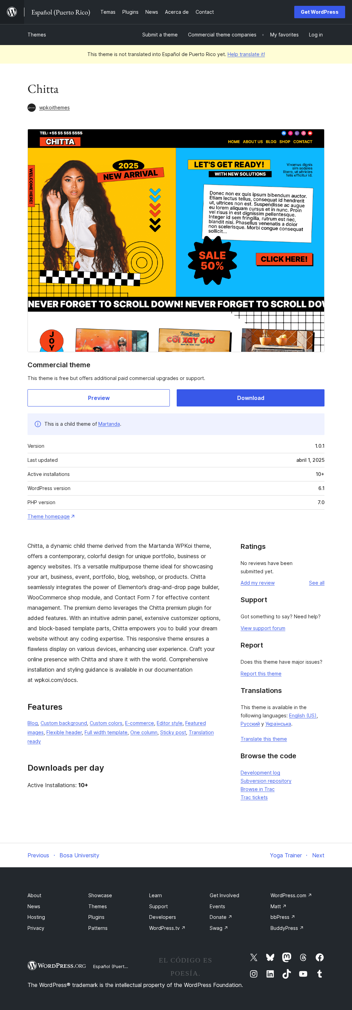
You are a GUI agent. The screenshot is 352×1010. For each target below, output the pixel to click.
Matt (279, 906)
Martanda (109, 424)
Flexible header (64, 732)
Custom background (64, 723)
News (34, 906)
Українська (278, 724)
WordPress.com (291, 895)
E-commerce (139, 723)
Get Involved (224, 895)
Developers (162, 917)
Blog (33, 723)
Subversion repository (266, 781)
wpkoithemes (54, 107)
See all (316, 583)
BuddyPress (287, 928)
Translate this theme (264, 739)
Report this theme (261, 673)
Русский (250, 724)
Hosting (36, 917)
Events (217, 906)
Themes (37, 34)
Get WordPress (320, 12)
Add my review (258, 583)
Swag (219, 928)
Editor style (170, 723)
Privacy (36, 928)
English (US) (303, 715)
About (34, 895)
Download (250, 397)
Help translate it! (246, 54)
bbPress (283, 917)
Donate (221, 917)
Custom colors (106, 723)
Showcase (100, 895)
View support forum (263, 628)
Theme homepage (49, 516)
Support (158, 906)
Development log (260, 772)
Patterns (98, 928)
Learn (155, 895)
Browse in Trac (258, 789)
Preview (99, 397)
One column (143, 732)
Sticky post (173, 732)
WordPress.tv (167, 928)
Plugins (96, 917)
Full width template (106, 732)
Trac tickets (254, 797)
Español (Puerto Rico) (116, 966)
